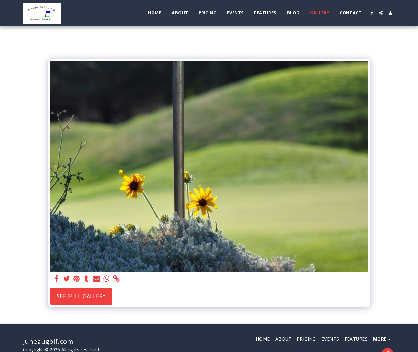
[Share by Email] (96, 279)
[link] (116, 279)
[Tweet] (66, 279)
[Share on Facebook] (56, 279)
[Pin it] (76, 279)
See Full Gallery (81, 296)
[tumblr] (86, 279)
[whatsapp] (106, 279)
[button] (371, 13)
